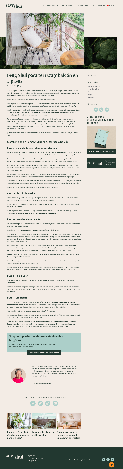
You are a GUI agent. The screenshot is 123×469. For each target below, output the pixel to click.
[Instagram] (101, 109)
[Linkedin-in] (107, 109)
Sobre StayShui (52, 6)
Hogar (20, 86)
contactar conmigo (39, 326)
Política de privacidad (70, 460)
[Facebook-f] (96, 109)
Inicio (43, 6)
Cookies (86, 460)
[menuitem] (111, 6)
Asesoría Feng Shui (67, 6)
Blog (94, 6)
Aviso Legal (80, 460)
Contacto (101, 6)
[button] (33, 403)
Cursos (80, 6)
